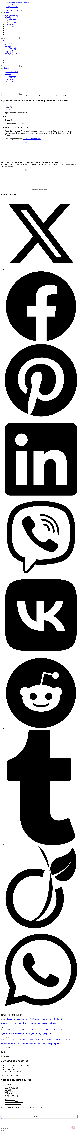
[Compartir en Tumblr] (41, 845)
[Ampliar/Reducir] (8, 1128)
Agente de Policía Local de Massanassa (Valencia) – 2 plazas (28, 1023)
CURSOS (8, 46)
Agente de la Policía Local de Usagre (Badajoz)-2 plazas (26, 1033)
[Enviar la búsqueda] (21, 66)
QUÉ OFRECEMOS (11, 44)
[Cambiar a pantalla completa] (5, 1128)
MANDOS (12, 50)
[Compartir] (3, 1128)
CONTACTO (9, 52)
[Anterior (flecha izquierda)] (1, 1130)
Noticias (8, 109)
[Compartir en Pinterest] (41, 417)
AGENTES (12, 48)
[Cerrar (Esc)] (1, 1128)
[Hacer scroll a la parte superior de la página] (1, 1114)
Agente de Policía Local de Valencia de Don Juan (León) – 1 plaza (30, 1044)
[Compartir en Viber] (41, 573)
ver (6, 105)
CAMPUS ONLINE (11, 54)
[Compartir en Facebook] (41, 342)
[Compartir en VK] (41, 656)
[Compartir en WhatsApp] (41, 1011)
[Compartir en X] (41, 269)
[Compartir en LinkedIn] (41, 500)
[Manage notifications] (73, 1127)
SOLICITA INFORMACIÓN (32, 139)
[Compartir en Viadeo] (41, 928)
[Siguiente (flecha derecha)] (3, 1130)
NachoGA (44, 1107)
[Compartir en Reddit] (41, 728)
